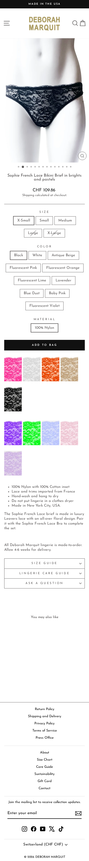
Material (44, 319)
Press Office (45, 737)
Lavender (63, 280)
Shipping (28, 195)
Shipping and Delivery (44, 716)
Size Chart (44, 759)
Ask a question (44, 583)
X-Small (23, 220)
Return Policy (44, 709)
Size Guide (44, 563)
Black (18, 255)
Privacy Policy (44, 723)
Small (44, 220)
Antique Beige (63, 255)
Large (33, 233)
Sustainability (44, 774)
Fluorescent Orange (63, 268)
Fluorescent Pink (23, 268)
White (37, 255)
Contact (44, 788)
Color (44, 246)
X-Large (54, 233)
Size (44, 212)
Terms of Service (44, 730)
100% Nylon (44, 328)
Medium (65, 220)
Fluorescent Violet (44, 306)
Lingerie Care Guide (44, 573)
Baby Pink (57, 293)
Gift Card (45, 781)
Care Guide (44, 767)
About (44, 752)
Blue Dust (32, 293)
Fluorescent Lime (32, 280)
